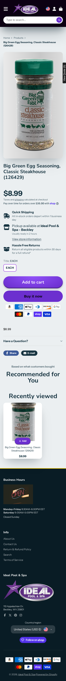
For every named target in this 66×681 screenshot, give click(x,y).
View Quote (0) (64, 73)
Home (6, 37)
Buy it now (33, 296)
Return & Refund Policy (17, 549)
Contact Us (10, 544)
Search (7, 554)
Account (54, 9)
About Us (8, 538)
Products (18, 37)
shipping (19, 199)
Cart (61, 9)
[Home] (25, 9)
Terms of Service (13, 560)
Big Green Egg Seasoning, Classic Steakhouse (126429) (22, 431)
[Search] (59, 20)
